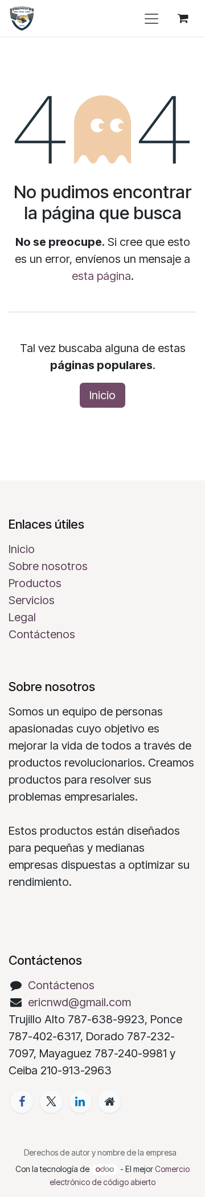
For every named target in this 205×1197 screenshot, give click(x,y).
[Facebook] (21, 1101)
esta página (101, 276)
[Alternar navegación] (151, 18)
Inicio (102, 395)
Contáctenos (42, 634)
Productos (35, 583)
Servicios (32, 600)
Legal (22, 617)
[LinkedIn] (80, 1101)
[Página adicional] (109, 1101)
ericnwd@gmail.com (79, 1002)
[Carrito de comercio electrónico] (182, 18)
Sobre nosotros (48, 566)
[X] (51, 1101)
